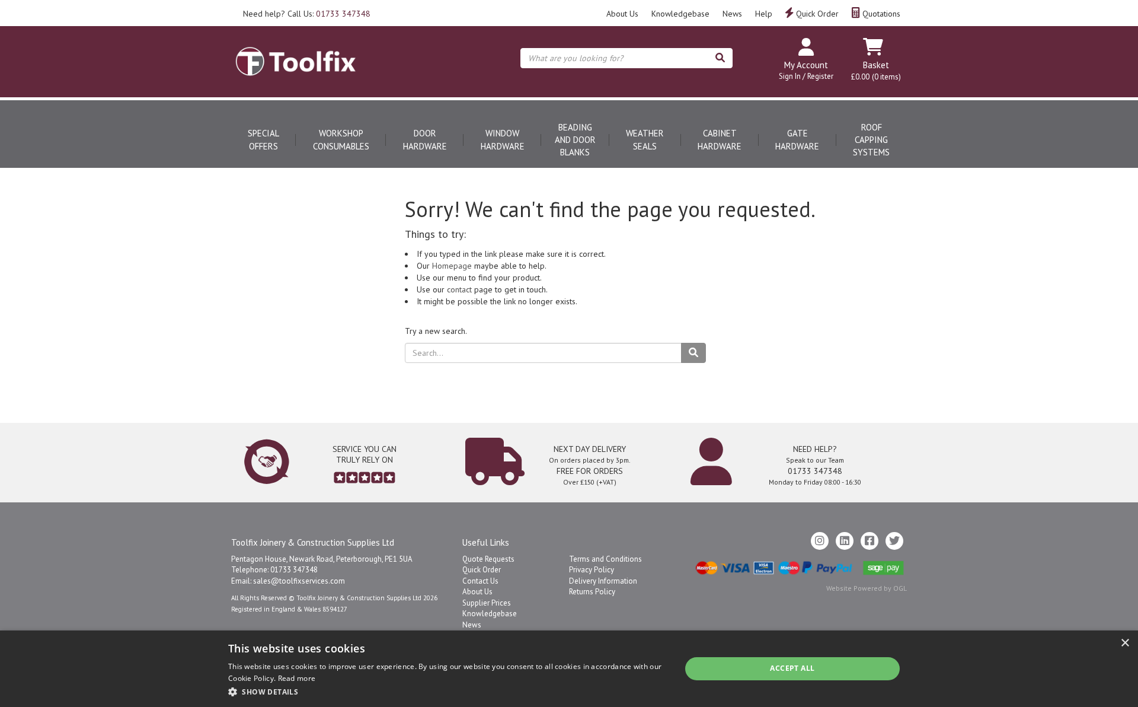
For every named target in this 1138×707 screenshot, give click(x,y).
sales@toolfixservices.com (299, 581)
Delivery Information (603, 581)
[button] (447, 691)
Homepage (452, 265)
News (732, 13)
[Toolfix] (295, 51)
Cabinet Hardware (719, 139)
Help (763, 13)
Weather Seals (645, 139)
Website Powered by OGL (866, 588)
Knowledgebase (680, 13)
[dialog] (569, 668)
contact (459, 289)
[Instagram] (820, 541)
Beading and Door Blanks (575, 140)
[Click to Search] (720, 58)
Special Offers (263, 139)
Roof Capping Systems (871, 140)
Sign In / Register (806, 76)
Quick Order (816, 13)
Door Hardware (425, 139)
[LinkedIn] (844, 541)
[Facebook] (869, 541)
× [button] (1124, 643)
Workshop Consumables (341, 139)
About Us (622, 13)
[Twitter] (894, 541)
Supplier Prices (486, 603)
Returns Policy (592, 592)
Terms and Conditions (605, 559)
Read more (297, 678)
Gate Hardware (797, 139)
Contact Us (480, 581)
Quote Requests (488, 559)
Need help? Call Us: (306, 13)
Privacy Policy (591, 570)
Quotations (880, 13)
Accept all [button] (792, 668)
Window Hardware (503, 139)
